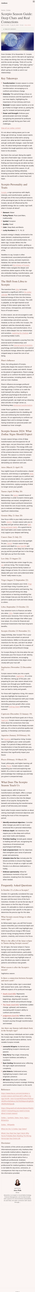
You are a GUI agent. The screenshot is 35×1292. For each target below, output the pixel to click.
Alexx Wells (28, 25)
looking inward (14, 707)
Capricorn (4, 720)
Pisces (9, 766)
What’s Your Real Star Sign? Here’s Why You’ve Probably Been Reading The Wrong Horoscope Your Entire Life (16, 1135)
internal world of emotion (23, 345)
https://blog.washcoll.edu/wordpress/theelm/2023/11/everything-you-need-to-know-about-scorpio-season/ (17, 1110)
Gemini (9, 522)
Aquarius (7, 739)
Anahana (4, 3)
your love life (21, 546)
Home (3, 10)
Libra (17, 289)
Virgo (30, 584)
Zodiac (8, 10)
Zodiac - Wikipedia (7, 1125)
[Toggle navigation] (33, 3)
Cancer (9, 543)
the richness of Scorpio (21, 265)
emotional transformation (22, 405)
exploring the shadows (20, 333)
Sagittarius (20, 676)
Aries (31, 474)
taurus (15, 495)
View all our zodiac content (11, 128)
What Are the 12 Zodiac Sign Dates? (14, 1129)
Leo (2, 565)
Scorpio (4, 192)
